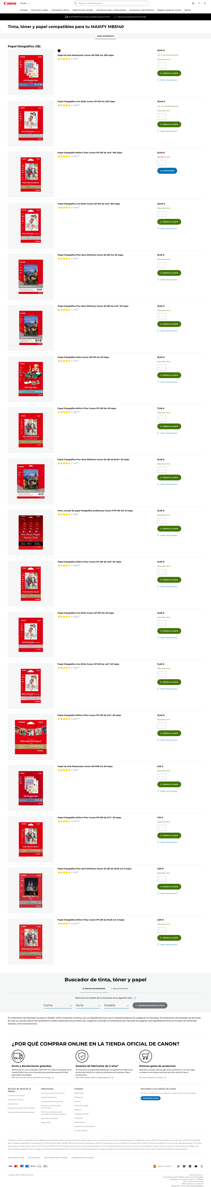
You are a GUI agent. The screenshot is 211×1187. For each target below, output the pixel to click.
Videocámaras (79, 1122)
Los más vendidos (80, 1130)
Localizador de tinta (81, 1114)
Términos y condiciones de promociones (51, 1107)
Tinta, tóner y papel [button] (39, 10)
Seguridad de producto (49, 1118)
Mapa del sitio (46, 1122)
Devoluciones (13, 1104)
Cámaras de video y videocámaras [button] (111, 10)
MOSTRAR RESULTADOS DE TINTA (151, 1005)
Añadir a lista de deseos (168, 80)
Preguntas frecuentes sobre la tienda (21, 1108)
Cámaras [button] (24, 10)
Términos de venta (16, 1158)
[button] (135, 998)
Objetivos (77, 1110)
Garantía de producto (49, 1097)
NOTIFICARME (168, 171)
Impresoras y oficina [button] (60, 10)
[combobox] (111, 3)
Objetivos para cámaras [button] (83, 10)
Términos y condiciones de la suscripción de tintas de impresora (53, 1113)
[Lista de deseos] (199, 3)
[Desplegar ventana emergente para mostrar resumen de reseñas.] (78, 59)
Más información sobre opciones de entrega (31, 1077)
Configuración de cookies (83, 1158)
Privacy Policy (34, 1158)
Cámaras (77, 1101)
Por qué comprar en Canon (151, 1077)
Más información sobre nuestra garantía (93, 1077)
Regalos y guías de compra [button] (169, 10)
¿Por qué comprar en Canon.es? (53, 1093)
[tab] (94, 988)
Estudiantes (78, 1097)
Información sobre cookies (56, 1158)
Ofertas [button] (187, 10)
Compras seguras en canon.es (52, 1101)
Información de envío (16, 1100)
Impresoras (78, 1118)
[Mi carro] (205, 3)
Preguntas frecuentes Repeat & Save (21, 1112)
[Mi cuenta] (193, 3)
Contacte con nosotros (16, 1095)
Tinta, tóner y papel (81, 1105)
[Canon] (10, 3)
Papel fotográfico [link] (105, 36)
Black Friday (78, 1093)
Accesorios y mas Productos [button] (141, 10)
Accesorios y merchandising (84, 1126)
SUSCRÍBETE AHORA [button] (150, 1098)
